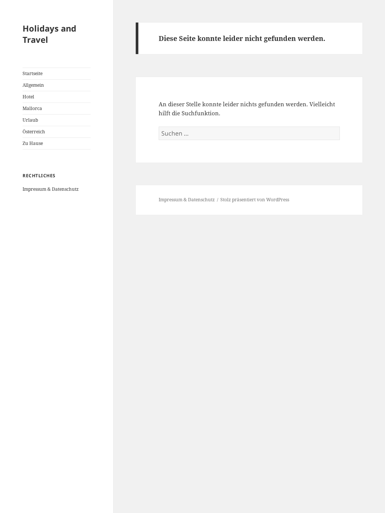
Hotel (28, 97)
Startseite (32, 73)
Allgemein (33, 85)
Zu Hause (33, 143)
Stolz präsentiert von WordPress (254, 199)
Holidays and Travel (49, 34)
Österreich (34, 131)
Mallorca (32, 108)
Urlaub (30, 120)
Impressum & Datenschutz (51, 189)
